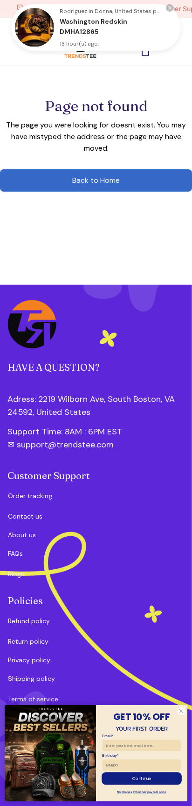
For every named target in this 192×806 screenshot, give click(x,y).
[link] (34, 27)
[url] (57, 432)
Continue (141, 778)
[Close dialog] (181, 711)
